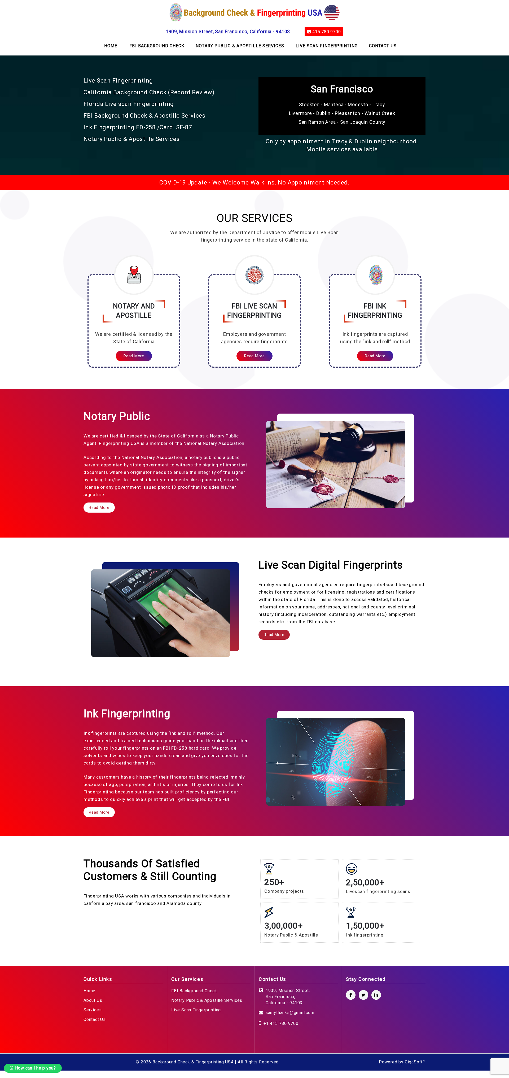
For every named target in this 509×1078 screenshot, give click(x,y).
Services (93, 1009)
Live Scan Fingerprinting (196, 1009)
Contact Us (95, 1019)
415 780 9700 (326, 31)
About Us (93, 1000)
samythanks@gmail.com (289, 1012)
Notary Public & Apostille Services (206, 1000)
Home (89, 990)
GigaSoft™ (415, 1061)
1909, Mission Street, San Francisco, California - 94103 (228, 31)
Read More (134, 356)
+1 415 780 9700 (281, 1023)
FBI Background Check (194, 990)
